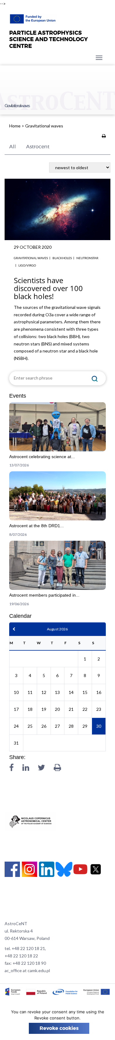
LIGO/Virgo (27, 265)
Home (15, 125)
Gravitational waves (31, 258)
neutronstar (87, 258)
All (12, 146)
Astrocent (37, 146)
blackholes (62, 258)
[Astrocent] (33, 17)
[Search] (95, 378)
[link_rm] (57, 437)
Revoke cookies (59, 1028)
